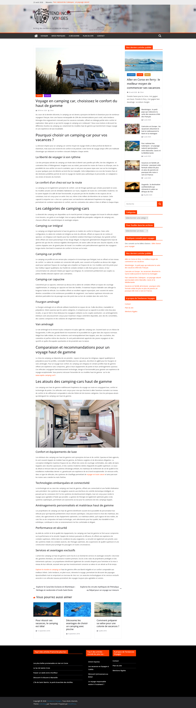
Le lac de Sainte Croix (41, 668)
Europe (140, 74)
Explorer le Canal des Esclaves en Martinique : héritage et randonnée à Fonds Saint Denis (55, 588)
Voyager (44, 36)
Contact (100, 36)
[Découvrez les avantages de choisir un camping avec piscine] (77, 604)
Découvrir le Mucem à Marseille (45, 677)
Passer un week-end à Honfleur (45, 673)
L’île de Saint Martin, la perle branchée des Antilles (53, 682)
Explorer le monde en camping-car (48, 569)
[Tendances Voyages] (36, 36)
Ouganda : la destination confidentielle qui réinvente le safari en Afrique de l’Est (150, 188)
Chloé (52, 110)
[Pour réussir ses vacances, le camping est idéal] (46, 604)
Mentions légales (131, 311)
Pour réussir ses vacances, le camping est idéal (47, 623)
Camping (39, 95)
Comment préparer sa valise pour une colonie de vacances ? (108, 623)
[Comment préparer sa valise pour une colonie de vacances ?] (107, 604)
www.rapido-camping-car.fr (45, 375)
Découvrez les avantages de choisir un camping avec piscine (77, 625)
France (147, 74)
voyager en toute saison (96, 474)
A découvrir (74, 36)
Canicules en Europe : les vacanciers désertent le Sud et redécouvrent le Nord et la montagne (151, 130)
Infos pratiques (58, 36)
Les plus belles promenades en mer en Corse (50, 663)
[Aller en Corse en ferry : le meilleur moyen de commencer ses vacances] (144, 61)
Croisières (131, 74)
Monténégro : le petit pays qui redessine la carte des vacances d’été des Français (150, 113)
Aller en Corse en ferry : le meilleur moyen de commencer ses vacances (143, 84)
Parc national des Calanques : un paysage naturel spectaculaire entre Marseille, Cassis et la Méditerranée (73, 3)
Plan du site (88, 36)
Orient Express (94, 662)
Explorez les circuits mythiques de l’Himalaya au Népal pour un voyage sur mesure (99, 588)
